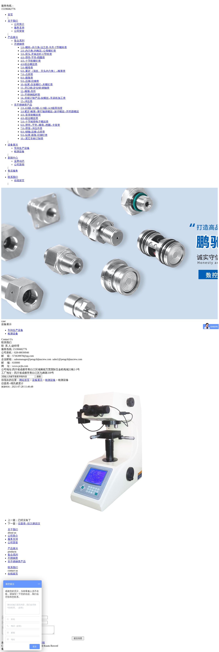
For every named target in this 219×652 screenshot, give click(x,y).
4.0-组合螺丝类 (29, 64)
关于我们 (13, 20)
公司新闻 (19, 164)
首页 (10, 14)
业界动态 (19, 161)
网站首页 (24, 380)
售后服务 (13, 170)
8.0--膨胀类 (27, 77)
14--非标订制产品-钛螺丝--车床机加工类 (43, 98)
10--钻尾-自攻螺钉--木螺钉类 (37, 84)
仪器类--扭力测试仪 (29, 523)
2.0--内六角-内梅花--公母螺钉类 (38, 50)
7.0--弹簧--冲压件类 (31, 128)
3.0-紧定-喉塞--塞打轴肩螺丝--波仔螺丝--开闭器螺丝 (50, 111)
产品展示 (13, 37)
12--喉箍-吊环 (28, 91)
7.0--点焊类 (27, 74)
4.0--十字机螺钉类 (31, 60)
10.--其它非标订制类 (32, 138)
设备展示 (13, 144)
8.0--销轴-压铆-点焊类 (33, 131)
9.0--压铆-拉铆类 (30, 81)
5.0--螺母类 (27, 67)
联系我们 (13, 177)
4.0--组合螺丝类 (29, 118)
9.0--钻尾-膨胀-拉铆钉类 (34, 135)
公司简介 (19, 24)
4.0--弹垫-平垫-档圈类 (33, 57)
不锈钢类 (19, 44)
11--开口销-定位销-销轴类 (35, 87)
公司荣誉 (19, 31)
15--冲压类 (26, 101)
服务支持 (19, 27)
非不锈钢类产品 (23, 104)
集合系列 (19, 40)
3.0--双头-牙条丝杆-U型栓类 (36, 54)
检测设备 (19, 151)
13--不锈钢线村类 (30, 94)
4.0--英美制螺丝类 (31, 114)
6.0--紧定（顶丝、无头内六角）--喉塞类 (43, 71)
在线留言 (19, 180)
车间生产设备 (21, 148)
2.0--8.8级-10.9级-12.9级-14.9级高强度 (41, 108)
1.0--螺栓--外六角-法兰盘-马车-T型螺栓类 (44, 47)
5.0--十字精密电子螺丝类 (34, 121)
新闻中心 (13, 157)
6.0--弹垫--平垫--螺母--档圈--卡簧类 (40, 125)
